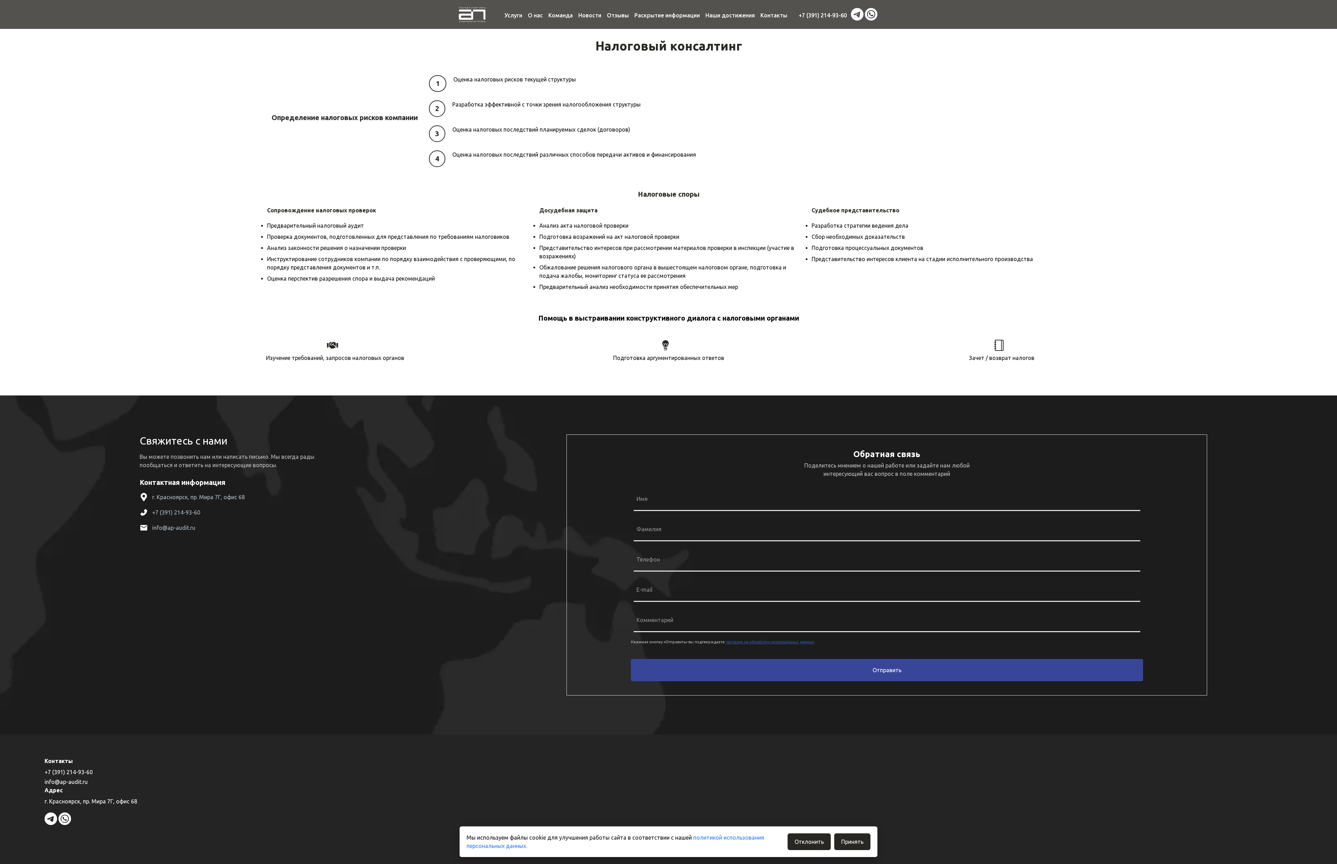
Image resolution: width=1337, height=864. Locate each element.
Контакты (773, 15)
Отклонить (809, 842)
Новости (589, 15)
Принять (852, 842)
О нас (535, 15)
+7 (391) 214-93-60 (823, 15)
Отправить (887, 670)
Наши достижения (730, 15)
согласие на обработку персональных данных (770, 642)
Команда (560, 15)
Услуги (513, 15)
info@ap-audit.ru (173, 528)
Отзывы (618, 15)
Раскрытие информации (667, 15)
